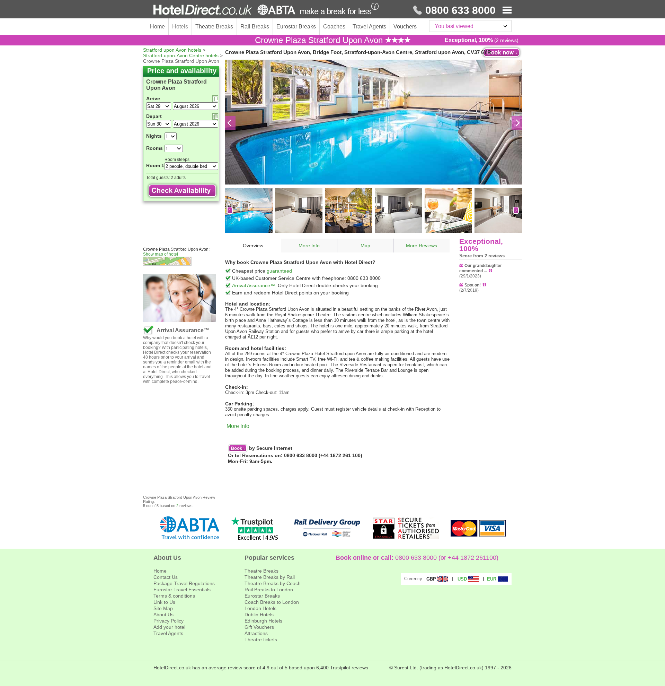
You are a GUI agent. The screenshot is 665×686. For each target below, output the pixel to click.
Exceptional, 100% (481, 244)
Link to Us (164, 602)
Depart (154, 116)
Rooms (154, 148)
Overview (253, 245)
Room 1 (155, 165)
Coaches (334, 26)
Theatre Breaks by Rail (270, 577)
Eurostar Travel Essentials (182, 589)
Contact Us (165, 577)
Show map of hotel (160, 254)
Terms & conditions (174, 596)
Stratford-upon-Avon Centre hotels (181, 55)
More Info (309, 245)
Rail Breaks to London (269, 589)
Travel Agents (369, 26)
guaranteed (279, 271)
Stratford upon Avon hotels (172, 50)
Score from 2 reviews (482, 255)
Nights (154, 136)
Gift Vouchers (259, 627)
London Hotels (260, 608)
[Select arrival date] (215, 98)
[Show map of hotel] (184, 261)
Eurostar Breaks (296, 26)
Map (365, 245)
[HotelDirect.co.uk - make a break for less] (224, 10)
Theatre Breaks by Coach (273, 583)
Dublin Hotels (259, 614)
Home (157, 26)
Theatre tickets (261, 639)
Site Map (163, 608)
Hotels (180, 26)
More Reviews (421, 245)
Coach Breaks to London (272, 602)
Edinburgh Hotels (263, 621)
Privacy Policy (168, 621)
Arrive (153, 98)
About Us (163, 614)
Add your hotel (169, 627)
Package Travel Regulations (184, 583)
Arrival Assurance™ (253, 285)
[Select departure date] (215, 116)
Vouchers (405, 26)
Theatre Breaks (214, 26)
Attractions (256, 633)
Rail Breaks (254, 26)
